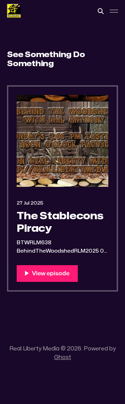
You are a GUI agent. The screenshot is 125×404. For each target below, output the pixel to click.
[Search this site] (100, 11)
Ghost (62, 357)
